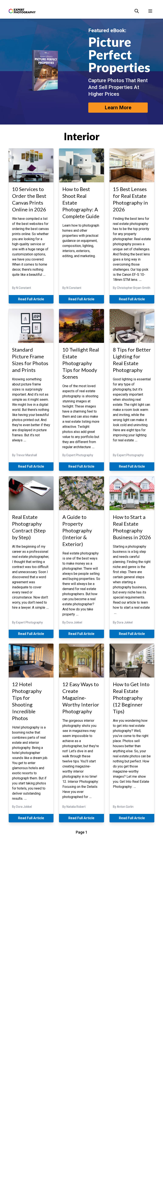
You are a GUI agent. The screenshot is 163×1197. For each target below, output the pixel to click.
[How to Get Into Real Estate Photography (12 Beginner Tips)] (132, 660)
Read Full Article (31, 299)
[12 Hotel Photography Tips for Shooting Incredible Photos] (31, 660)
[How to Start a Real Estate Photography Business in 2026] (132, 493)
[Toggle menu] (150, 11)
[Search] (136, 11)
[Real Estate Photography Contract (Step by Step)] (31, 493)
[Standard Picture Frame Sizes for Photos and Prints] (31, 326)
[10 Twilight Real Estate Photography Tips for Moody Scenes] (81, 326)
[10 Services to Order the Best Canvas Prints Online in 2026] (31, 165)
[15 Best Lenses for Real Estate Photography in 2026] (132, 165)
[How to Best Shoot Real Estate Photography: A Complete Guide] (81, 165)
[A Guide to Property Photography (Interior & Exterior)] (81, 493)
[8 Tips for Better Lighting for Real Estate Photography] (132, 326)
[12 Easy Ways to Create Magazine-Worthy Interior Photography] (81, 660)
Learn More (118, 108)
